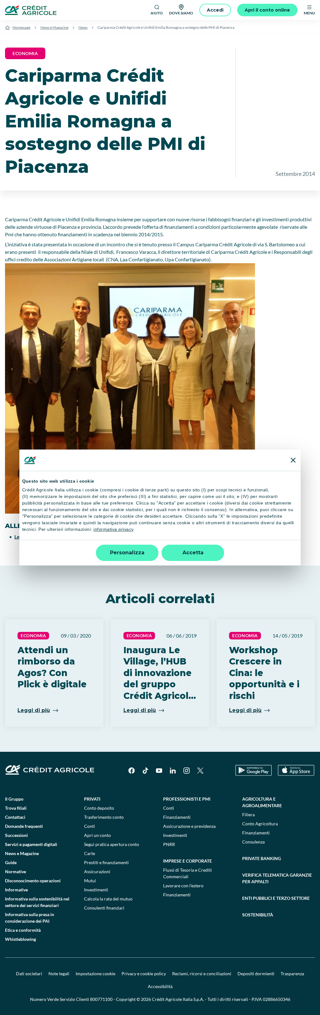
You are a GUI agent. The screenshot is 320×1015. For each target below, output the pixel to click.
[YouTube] (159, 770)
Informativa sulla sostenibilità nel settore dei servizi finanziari (37, 902)
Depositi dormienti (256, 973)
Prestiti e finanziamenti (106, 862)
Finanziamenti (177, 817)
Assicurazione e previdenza (189, 826)
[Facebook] (131, 770)
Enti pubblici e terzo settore (276, 898)
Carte (89, 853)
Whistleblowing (20, 939)
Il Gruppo (14, 799)
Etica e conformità (23, 930)
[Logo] (31, 10)
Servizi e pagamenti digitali (31, 844)
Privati (92, 799)
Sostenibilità (257, 914)
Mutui (90, 880)
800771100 (101, 999)
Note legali (58, 973)
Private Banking (261, 858)
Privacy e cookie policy (144, 973)
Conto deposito (99, 808)
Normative (15, 871)
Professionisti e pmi (186, 799)
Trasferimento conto (104, 817)
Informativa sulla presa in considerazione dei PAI (29, 918)
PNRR (169, 844)
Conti (89, 826)
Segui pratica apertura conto (111, 844)
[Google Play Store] (253, 770)
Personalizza (127, 553)
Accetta (192, 553)
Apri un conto (97, 835)
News (83, 27)
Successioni (16, 835)
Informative (16, 889)
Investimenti (96, 889)
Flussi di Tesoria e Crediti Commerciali (187, 873)
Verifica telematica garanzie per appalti (277, 878)
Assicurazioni (97, 871)
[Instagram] (186, 770)
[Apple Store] (296, 770)
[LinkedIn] (173, 770)
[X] (200, 770)
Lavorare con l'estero (183, 885)
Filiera (248, 814)
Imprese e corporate (187, 861)
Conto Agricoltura (260, 823)
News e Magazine (54, 27)
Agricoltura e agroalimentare (262, 802)
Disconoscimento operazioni (33, 880)
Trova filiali (16, 808)
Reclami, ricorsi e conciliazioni (201, 973)
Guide (11, 862)
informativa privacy (113, 529)
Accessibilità (160, 986)
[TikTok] (145, 770)
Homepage (21, 27)
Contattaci (15, 817)
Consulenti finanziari (104, 907)
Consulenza (253, 841)
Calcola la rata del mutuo (108, 898)
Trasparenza (292, 973)
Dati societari (29, 973)
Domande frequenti (24, 826)
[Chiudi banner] (293, 460)
